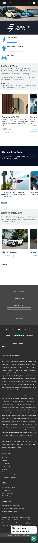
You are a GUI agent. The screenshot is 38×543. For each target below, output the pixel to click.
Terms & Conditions (8, 487)
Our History (6, 463)
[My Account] (29, 3)
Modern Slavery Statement (11, 505)
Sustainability (6, 472)
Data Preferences (7, 493)
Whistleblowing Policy (9, 511)
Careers (4, 460)
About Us (5, 458)
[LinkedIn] (25, 329)
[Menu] (34, 3)
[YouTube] (19, 329)
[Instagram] (31, 329)
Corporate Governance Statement (13, 508)
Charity (4, 469)
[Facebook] (6, 329)
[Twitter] (13, 329)
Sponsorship (6, 466)
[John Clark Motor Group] (11, 3)
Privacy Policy (6, 490)
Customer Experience (9, 477)
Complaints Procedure (9, 475)
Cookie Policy (6, 496)
